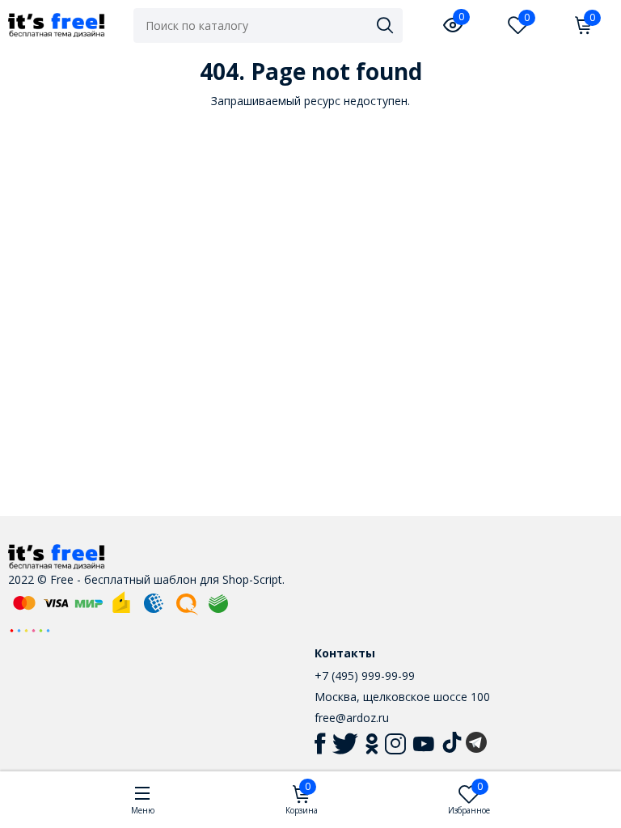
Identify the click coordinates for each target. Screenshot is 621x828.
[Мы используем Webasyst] (30, 629)
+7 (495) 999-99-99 (365, 675)
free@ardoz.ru (352, 717)
